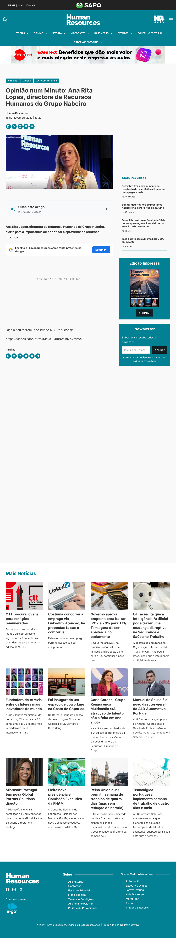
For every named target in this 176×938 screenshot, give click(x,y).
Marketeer (132, 898)
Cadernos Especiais (86, 42)
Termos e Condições (81, 899)
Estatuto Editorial (79, 890)
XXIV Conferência (46, 80)
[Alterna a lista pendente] (27, 33)
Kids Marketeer (135, 894)
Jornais (30, 5)
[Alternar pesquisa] (5, 19)
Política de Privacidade (82, 908)
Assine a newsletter (80, 903)
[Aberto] (171, 19)
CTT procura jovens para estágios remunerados (22, 618)
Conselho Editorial (150, 33)
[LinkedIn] (20, 126)
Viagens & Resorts (137, 907)
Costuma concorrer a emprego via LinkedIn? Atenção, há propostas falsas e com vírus (66, 623)
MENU (11, 5)
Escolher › (101, 249)
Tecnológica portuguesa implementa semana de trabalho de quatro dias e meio (151, 799)
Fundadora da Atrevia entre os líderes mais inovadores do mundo (24, 704)
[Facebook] (8, 126)
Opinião (38, 33)
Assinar (145, 313)
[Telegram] (37, 356)
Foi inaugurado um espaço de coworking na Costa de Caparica (66, 704)
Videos (27, 80)
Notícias (19, 33)
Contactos (74, 886)
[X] (14, 126)
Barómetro (101, 33)
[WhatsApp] (26, 126)
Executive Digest (136, 885)
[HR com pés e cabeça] (159, 19)
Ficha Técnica (77, 894)
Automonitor (133, 881)
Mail (21, 5)
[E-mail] (32, 126)
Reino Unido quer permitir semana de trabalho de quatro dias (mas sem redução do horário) (107, 799)
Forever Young (135, 890)
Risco (129, 903)
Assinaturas (75, 881)
